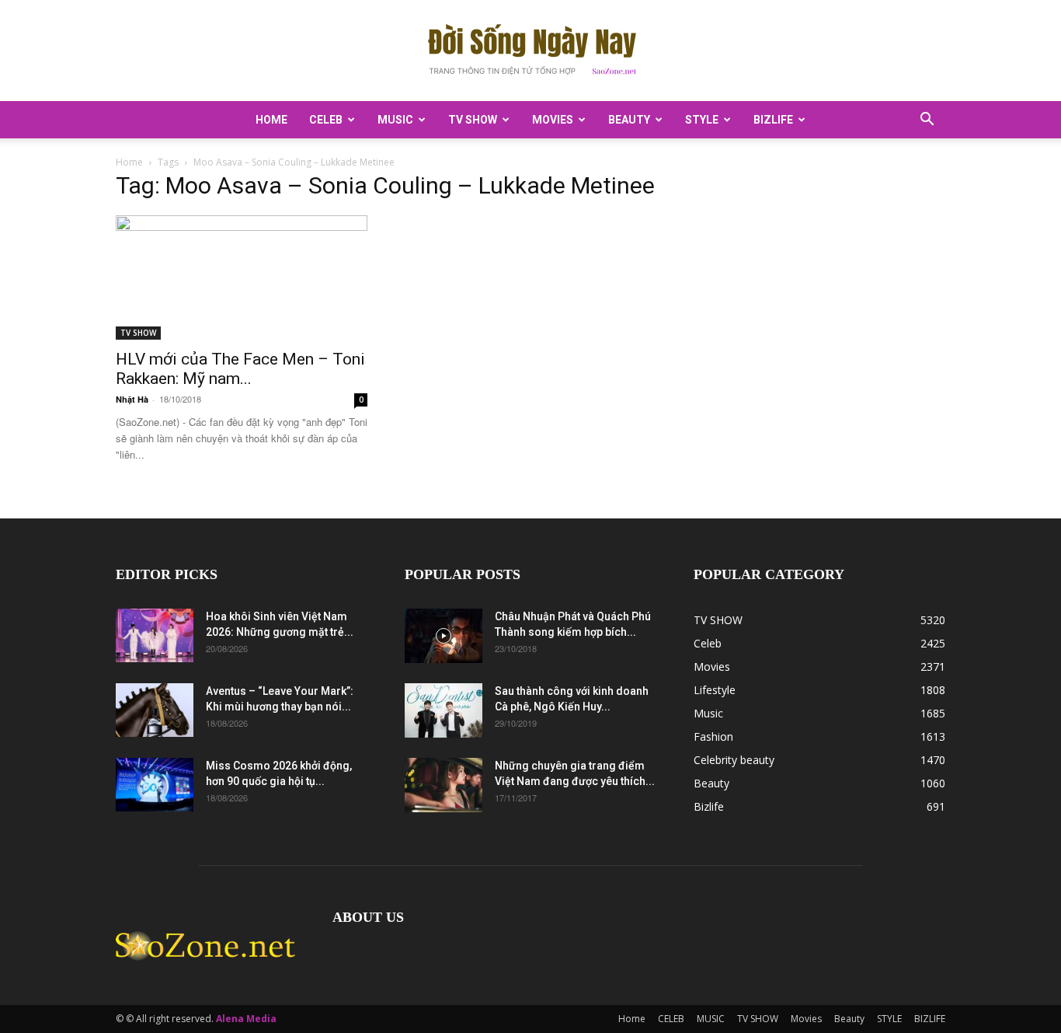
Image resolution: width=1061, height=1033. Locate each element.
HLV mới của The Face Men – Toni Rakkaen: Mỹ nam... (240, 369)
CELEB (326, 119)
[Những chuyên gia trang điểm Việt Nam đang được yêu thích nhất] (443, 785)
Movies (552, 119)
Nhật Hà (132, 399)
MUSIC (395, 119)
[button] (926, 120)
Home (271, 119)
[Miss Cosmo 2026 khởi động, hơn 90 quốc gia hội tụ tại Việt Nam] (154, 784)
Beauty (629, 119)
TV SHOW (472, 119)
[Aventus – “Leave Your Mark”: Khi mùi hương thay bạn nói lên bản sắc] (154, 710)
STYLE (701, 119)
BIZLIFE (773, 119)
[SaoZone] (530, 51)
